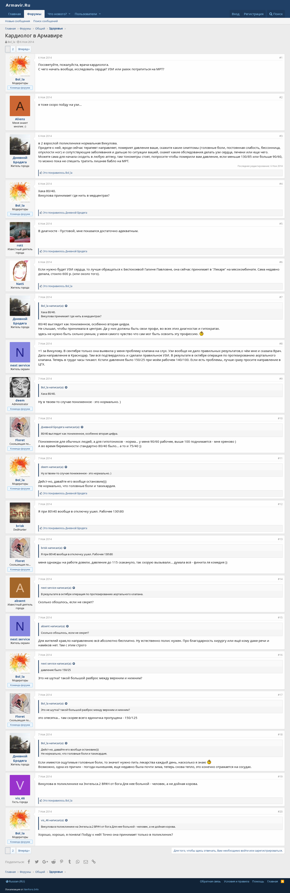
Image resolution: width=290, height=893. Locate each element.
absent (19, 601)
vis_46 (20, 798)
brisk (20, 526)
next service (20, 365)
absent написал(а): (53, 626)
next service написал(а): (56, 588)
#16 (280, 655)
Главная (14, 14)
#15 (280, 617)
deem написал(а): (52, 467)
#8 (281, 343)
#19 (280, 776)
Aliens (20, 119)
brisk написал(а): (52, 548)
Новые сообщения (17, 21)
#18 (280, 734)
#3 (281, 136)
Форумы (34, 14)
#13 (280, 539)
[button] (70, 14)
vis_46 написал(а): (52, 820)
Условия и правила (236, 881)
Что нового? (57, 14)
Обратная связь (210, 881)
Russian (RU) (16, 881)
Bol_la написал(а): (52, 306)
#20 (280, 811)
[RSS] (282, 881)
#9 (281, 378)
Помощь (258, 881)
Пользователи (86, 14)
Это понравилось (57, 173)
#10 (280, 418)
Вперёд (23, 49)
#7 (281, 297)
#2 (281, 97)
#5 (281, 223)
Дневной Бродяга (20, 159)
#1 (281, 57)
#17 (280, 695)
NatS (20, 284)
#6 (281, 262)
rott (20, 245)
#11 (280, 458)
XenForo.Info (31, 889)
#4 (281, 184)
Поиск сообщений (45, 21)
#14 (280, 579)
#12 (280, 504)
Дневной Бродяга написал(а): (60, 427)
